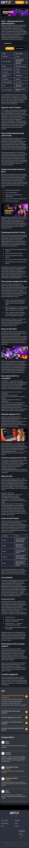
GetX (15, 623)
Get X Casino (4, 820)
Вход (2, 826)
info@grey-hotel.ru (22, 836)
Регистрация (4, 823)
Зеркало (17, 820)
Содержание (7, 43)
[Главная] (6, 2)
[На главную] (14, 813)
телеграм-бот (20, 451)
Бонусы (17, 826)
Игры (16, 823)
